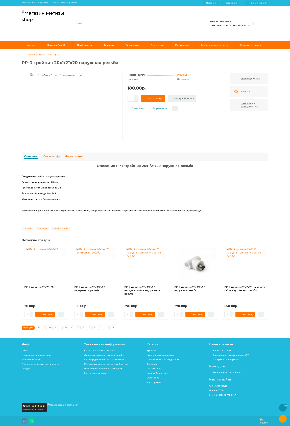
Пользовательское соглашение (40, 364)
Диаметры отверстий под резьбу (104, 355)
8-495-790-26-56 (222, 350)
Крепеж (31, 45)
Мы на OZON (217, 390)
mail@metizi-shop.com (226, 359)
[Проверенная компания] (62, 411)
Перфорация (84, 45)
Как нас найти (220, 379)
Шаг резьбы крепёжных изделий (103, 368)
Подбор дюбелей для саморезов (104, 359)
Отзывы (50, 156)
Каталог (153, 344)
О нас (25, 350)
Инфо (26, 344)
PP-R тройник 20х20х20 (39, 287)
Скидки (26, 368)
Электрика (157, 45)
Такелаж (109, 45)
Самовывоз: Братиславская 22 (231, 355)
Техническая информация (104, 344)
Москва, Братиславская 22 (229, 372)
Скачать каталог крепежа (64, 3)
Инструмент (182, 45)
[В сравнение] (63, 255)
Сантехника (132, 45)
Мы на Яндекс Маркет (222, 394)
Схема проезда (218, 385)
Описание (31, 156)
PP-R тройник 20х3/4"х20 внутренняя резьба (89, 289)
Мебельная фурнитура (214, 45)
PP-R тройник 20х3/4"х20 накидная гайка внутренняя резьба (142, 290)
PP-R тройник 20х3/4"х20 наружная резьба (189, 289)
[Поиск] (192, 23)
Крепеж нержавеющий (160, 355)
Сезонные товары (250, 45)
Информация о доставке (36, 355)
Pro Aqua (53, 54)
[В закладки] (63, 249)
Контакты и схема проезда (35, 3)
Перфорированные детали (163, 359)
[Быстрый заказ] (61, 314)
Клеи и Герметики (157, 373)
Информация (74, 156)
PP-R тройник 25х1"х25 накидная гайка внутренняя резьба (244, 289)
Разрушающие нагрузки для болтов (106, 364)
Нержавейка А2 (56, 45)
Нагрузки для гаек (95, 373)
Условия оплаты (31, 359)
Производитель (36, 54)
